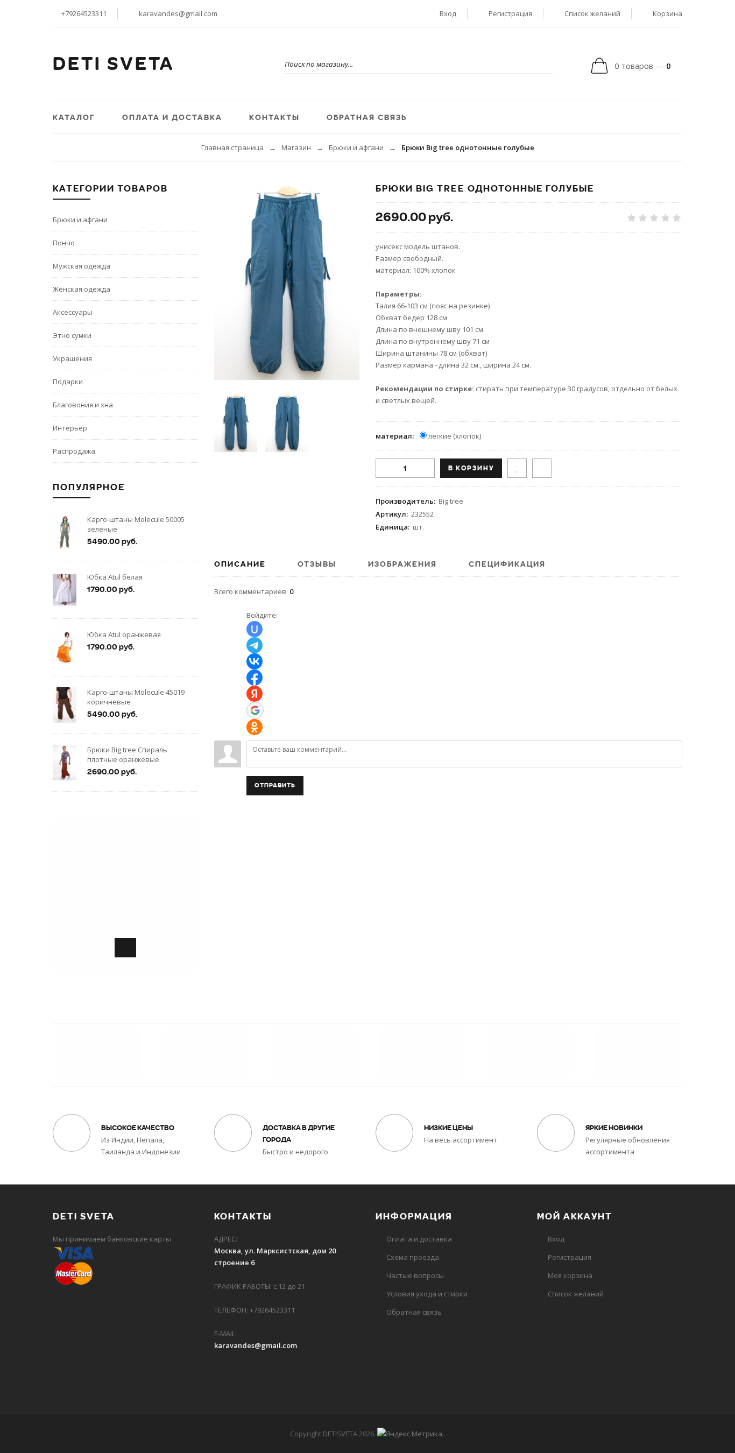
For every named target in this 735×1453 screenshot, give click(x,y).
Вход (448, 13)
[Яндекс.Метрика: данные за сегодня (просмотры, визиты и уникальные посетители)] (409, 1434)
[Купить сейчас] (542, 468)
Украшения (72, 358)
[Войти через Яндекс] (254, 694)
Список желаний (592, 13)
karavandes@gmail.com (178, 13)
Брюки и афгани (356, 147)
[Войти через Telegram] (254, 645)
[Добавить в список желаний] (517, 468)
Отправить (275, 785)
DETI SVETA (113, 64)
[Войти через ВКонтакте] (254, 661)
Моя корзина (570, 1275)
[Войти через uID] (254, 629)
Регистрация (510, 13)
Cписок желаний (576, 1294)
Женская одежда (81, 289)
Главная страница (232, 147)
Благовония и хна (83, 405)
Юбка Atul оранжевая (124, 634)
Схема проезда (412, 1257)
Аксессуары (73, 312)
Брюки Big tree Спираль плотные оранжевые (127, 754)
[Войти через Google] (255, 710)
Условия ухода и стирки (427, 1294)
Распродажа (74, 451)
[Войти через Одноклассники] (254, 727)
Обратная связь (414, 1312)
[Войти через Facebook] (254, 677)
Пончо (64, 243)
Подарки (68, 381)
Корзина (667, 13)
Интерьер (70, 428)
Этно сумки (72, 335)
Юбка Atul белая (115, 577)
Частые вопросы (415, 1275)
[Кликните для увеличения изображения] (286, 283)
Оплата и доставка (419, 1239)
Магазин (296, 147)
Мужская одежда (81, 266)
